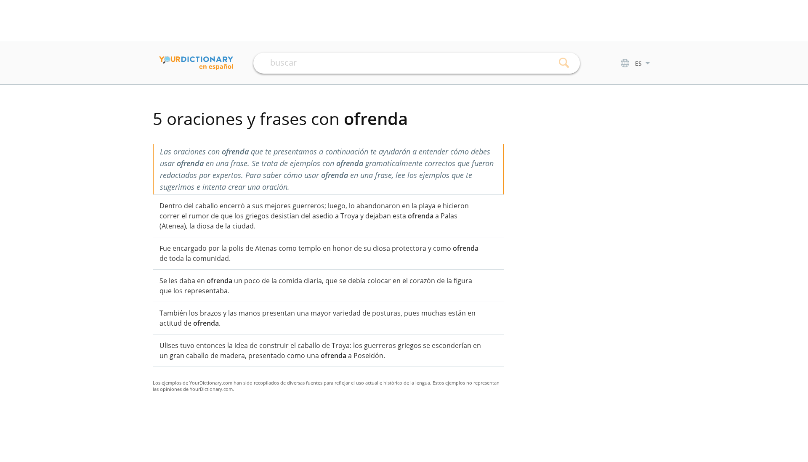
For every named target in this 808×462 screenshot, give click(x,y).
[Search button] (564, 63)
